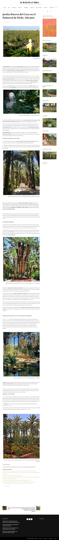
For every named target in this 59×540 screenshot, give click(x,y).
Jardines (4, 11)
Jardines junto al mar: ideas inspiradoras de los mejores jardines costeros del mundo (11, 528)
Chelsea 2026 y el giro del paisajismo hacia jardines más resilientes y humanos (10, 532)
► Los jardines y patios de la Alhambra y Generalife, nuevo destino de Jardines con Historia (19, 481)
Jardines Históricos (17, 11)
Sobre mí (40, 538)
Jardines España (9, 11)
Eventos (31, 7)
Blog (9, 7)
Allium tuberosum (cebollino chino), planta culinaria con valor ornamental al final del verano (11, 522)
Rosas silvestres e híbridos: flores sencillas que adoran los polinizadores (10, 525)
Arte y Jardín (38, 7)
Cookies (55, 538)
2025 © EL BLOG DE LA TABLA (32, 538)
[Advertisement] (21, 494)
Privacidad (50, 538)
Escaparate (51, 7)
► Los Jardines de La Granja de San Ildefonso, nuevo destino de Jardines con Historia (18, 483)
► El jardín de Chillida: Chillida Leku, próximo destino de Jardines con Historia (16, 480)
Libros (45, 7)
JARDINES (13, 7)
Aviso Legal (45, 538)
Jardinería (26, 7)
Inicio (5, 7)
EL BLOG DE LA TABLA (29, 2)
